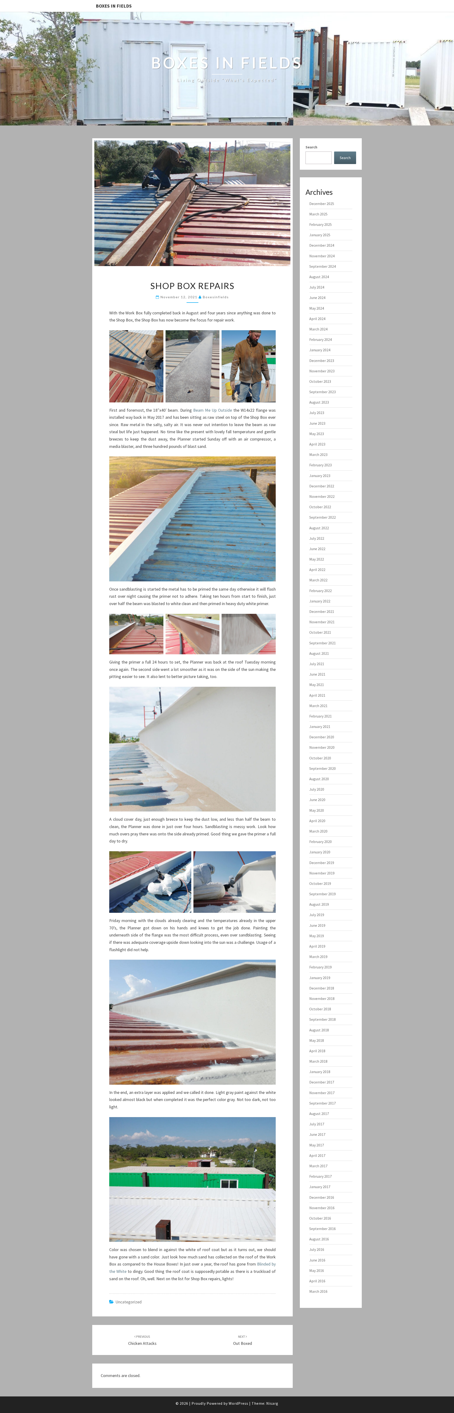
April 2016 (317, 1281)
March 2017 (318, 1165)
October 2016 (320, 1218)
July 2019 (316, 914)
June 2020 (317, 799)
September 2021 (322, 643)
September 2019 (322, 893)
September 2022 (322, 517)
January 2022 (319, 601)
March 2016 (318, 1291)
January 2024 (319, 350)
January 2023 (319, 475)
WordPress (238, 1403)
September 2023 (322, 391)
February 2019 (320, 967)
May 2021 (316, 684)
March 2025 (318, 214)
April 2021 (317, 695)
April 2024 (317, 318)
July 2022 (316, 538)
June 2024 (317, 297)
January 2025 (319, 234)
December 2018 (321, 988)
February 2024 (320, 339)
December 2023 (321, 360)
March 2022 (318, 580)
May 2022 (316, 559)
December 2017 (321, 1082)
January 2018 (319, 1071)
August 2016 (319, 1239)
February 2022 (320, 590)
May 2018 (316, 1040)
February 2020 (320, 841)
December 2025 (321, 203)
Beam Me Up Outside (212, 410)
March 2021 (318, 705)
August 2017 (319, 1113)
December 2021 (321, 611)
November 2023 (322, 371)
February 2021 (320, 716)
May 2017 (316, 1145)
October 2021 (320, 632)
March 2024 (318, 329)
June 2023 (317, 423)
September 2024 (322, 266)
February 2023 (320, 465)
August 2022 (319, 528)
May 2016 (316, 1270)
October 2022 (320, 506)
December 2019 (321, 862)
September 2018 (322, 1019)
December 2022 (321, 486)
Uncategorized (128, 1302)
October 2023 (320, 381)
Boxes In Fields (114, 6)
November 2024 (322, 256)
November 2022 (322, 496)
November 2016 (322, 1207)
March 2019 (318, 956)
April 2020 (317, 820)
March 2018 (318, 1061)
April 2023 (317, 444)
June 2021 (317, 674)
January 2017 (319, 1186)
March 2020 (318, 831)
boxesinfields (216, 297)
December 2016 (321, 1197)
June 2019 (317, 925)
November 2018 (322, 998)
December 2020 (321, 737)
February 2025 (320, 224)
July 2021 (316, 663)
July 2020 (316, 789)
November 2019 (322, 873)
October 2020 (320, 758)
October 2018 (320, 1009)
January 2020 (319, 852)
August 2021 (319, 653)
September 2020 (322, 768)
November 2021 (322, 622)
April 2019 (317, 946)
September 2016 (322, 1228)
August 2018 (319, 1030)
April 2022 (317, 569)
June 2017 (317, 1134)
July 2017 (316, 1124)
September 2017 (322, 1103)
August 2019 (319, 904)
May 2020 (316, 810)
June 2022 (317, 548)
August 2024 (319, 276)
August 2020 (319, 778)
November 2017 (322, 1092)
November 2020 (322, 747)
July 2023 (316, 412)
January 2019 (319, 977)
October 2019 (320, 883)
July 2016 (316, 1249)
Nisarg (272, 1403)
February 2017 (320, 1176)
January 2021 (319, 726)
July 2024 (316, 287)
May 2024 (316, 308)
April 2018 (317, 1050)
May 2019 (316, 935)
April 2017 (317, 1155)
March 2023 (318, 454)
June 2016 (317, 1260)
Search (311, 147)
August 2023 (319, 402)
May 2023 (316, 433)
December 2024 (321, 245)
